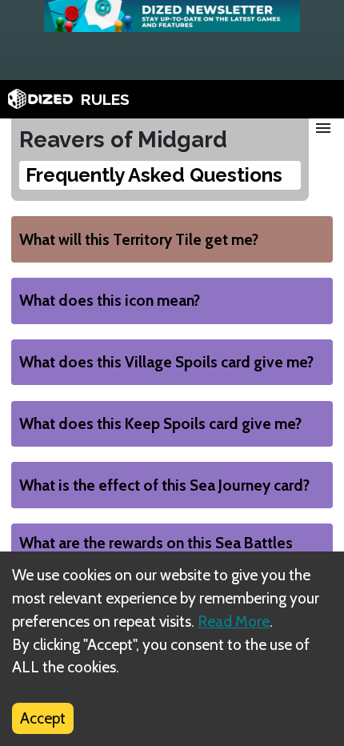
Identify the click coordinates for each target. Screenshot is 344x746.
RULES (105, 99)
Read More (234, 621)
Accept (43, 718)
